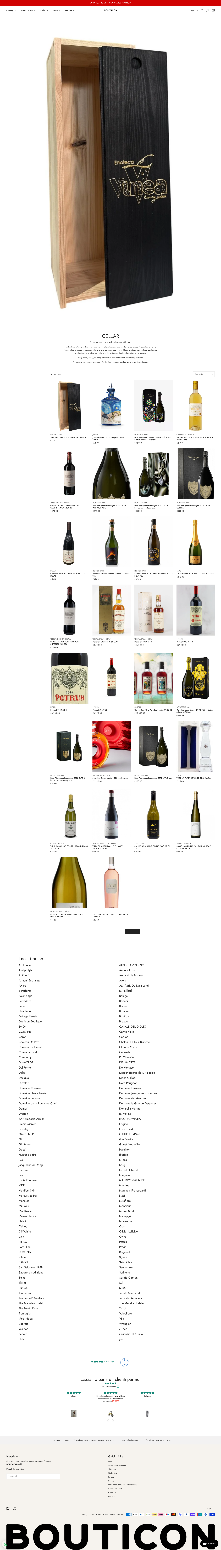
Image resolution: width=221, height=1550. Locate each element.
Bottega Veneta (28, 1016)
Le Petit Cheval (128, 1170)
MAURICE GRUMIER (132, 1180)
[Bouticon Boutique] (110, 10)
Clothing (84, 1514)
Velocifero (125, 1313)
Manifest (124, 1185)
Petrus (123, 1242)
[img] (110, 1383)
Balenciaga (25, 996)
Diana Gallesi (127, 1078)
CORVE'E (25, 1032)
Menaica (24, 1201)
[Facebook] (8, 1508)
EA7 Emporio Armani (32, 1119)
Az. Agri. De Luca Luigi (134, 985)
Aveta (122, 980)
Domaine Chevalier (31, 1088)
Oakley (23, 1226)
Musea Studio (27, 1216)
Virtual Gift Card (115, 1488)
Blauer (123, 1006)
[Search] (202, 10)
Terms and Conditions (117, 1465)
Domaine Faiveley (130, 1088)
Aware (22, 985)
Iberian (123, 1155)
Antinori (24, 975)
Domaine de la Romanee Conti (38, 1103)
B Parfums (25, 991)
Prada (122, 1247)
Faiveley (24, 1129)
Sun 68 (23, 1288)
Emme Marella (27, 1124)
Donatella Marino (130, 1108)
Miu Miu (24, 1206)
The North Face (28, 1308)
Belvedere (25, 1001)
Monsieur (125, 1206)
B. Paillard (125, 991)
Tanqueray (25, 1293)
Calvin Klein (126, 1032)
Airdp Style (25, 970)
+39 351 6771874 (163, 1440)
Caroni (23, 1037)
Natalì (22, 1221)
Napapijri (125, 1216)
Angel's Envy (127, 970)
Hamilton (124, 1149)
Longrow (124, 1175)
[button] (213, 10)
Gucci (22, 1149)
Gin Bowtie (126, 1139)
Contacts (111, 1496)
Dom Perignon (128, 1083)
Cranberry (25, 1057)
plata (22, 1339)
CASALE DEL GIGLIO (132, 1026)
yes (121, 1339)
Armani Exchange (30, 980)
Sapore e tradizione (31, 1272)
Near (110, 1461)
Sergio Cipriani (128, 1277)
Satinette (124, 1272)
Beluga (123, 996)
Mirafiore (125, 1201)
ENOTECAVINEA (130, 1119)
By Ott (22, 1026)
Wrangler (125, 1324)
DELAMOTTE (127, 1062)
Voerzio (24, 1324)
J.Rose (123, 1160)
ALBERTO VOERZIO (131, 965)
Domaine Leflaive (29, 1098)
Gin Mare (25, 1144)
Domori (23, 1108)
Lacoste (23, 1170)
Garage (120, 1514)
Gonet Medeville (129, 1144)
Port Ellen (25, 1247)
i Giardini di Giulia (131, 1334)
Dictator (24, 1083)
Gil (20, 1139)
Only (21, 1237)
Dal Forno (25, 1067)
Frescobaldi (126, 1129)
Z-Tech (123, 1329)
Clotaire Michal (128, 1047)
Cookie (111, 1480)
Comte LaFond (28, 1052)
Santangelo (126, 1267)
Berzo (22, 1006)
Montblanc (25, 1211)
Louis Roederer (28, 1180)
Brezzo (123, 1021)
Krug (122, 1165)
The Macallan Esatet (31, 1303)
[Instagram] (14, 1508)
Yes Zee (23, 1329)
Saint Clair (125, 1262)
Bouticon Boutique (30, 1021)
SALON (23, 1262)
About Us (112, 1492)
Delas (22, 1073)
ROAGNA (25, 1252)
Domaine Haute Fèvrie (33, 1093)
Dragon (23, 1114)
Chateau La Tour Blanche (134, 1042)
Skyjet (22, 1283)
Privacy (111, 1477)
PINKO (23, 1242)
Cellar (105, 1514)
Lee (21, 1175)
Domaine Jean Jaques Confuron (138, 1093)
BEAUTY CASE (95, 1514)
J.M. (21, 1160)
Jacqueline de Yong (31, 1165)
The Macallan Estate (131, 1303)
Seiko (22, 1277)
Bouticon (124, 1016)
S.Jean (123, 1257)
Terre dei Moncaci (130, 1298)
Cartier (123, 1037)
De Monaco (126, 1067)
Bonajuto (124, 1011)
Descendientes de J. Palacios (137, 1073)
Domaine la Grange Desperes (137, 1103)
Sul (121, 1283)
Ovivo (122, 1237)
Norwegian (126, 1221)
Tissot (122, 1308)
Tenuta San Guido (130, 1293)
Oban (122, 1226)
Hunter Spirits (27, 1155)
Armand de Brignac (131, 975)
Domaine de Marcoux (132, 1098)
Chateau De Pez (29, 1042)
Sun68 (123, 1288)
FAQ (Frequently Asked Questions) (122, 1484)
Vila (121, 1318)
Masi (122, 1196)
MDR (22, 1185)
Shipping (112, 1469)
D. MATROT (26, 1062)
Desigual (24, 1078)
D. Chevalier (127, 1057)
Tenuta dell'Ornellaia (31, 1298)
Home (112, 1514)
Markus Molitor (28, 1196)
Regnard (124, 1252)
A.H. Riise (25, 965)
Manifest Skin (27, 1190)
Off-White (25, 1231)
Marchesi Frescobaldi (132, 1190)
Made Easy (112, 1473)
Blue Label (25, 1011)
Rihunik (23, 1257)
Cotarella (124, 1052)
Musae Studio (127, 1211)
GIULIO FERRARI (129, 1134)
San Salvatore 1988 (31, 1267)
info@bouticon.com (134, 1440)
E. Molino (125, 1114)
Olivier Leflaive (128, 1231)
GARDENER (26, 1134)
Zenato (23, 1334)
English (193, 10)
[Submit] (57, 1476)
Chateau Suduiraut (30, 1047)
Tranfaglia (25, 1313)
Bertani (123, 1001)
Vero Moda (26, 1318)
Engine (123, 1124)
